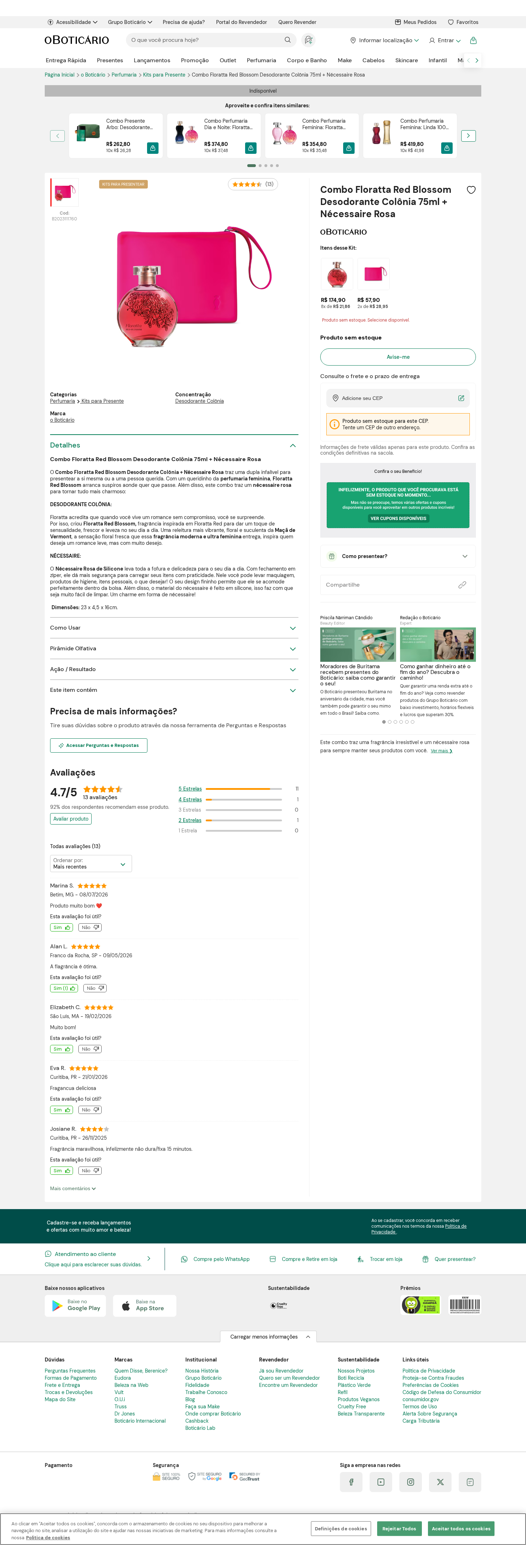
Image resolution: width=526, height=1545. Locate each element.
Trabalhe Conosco (206, 1392)
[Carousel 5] (407, 722)
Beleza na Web (131, 1385)
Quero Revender (297, 22)
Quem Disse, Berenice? (141, 1371)
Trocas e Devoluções (69, 1392)
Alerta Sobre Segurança (430, 1413)
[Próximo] (468, 136)
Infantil (438, 60)
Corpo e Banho (307, 60)
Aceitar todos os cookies (461, 1528)
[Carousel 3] (395, 722)
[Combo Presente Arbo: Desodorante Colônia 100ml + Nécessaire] (87, 136)
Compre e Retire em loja (309, 1259)
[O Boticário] (77, 40)
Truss (121, 1406)
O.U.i (120, 1399)
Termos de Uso (420, 1406)
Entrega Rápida (66, 60)
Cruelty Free (352, 1406)
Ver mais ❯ (442, 751)
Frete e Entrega (62, 1385)
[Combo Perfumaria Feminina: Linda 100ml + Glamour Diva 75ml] (381, 136)
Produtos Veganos (359, 1399)
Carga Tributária (421, 1421)
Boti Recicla (351, 1378)
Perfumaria (261, 60)
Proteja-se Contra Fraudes (433, 1378)
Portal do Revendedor (241, 22)
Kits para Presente (165, 75)
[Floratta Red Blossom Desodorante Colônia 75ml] (337, 274)
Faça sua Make (202, 1406)
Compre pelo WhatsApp (222, 1259)
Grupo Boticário (127, 22)
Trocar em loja (386, 1259)
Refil (342, 1392)
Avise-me (398, 357)
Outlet (228, 60)
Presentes (110, 60)
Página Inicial (60, 75)
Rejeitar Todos (400, 1528)
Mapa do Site (60, 1399)
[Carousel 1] (384, 722)
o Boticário (94, 75)
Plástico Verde (354, 1385)
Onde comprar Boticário (213, 1413)
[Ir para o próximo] (477, 60)
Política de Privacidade (429, 1371)
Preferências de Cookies (431, 1385)
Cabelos (373, 60)
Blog (190, 1399)
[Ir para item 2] (260, 165)
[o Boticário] (343, 232)
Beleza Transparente (361, 1413)
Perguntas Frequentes (70, 1371)
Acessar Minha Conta (445, 40)
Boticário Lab (200, 1428)
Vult (119, 1392)
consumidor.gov (421, 1399)
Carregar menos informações (264, 1337)
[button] (153, 148)
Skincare (406, 60)
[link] (116, 135)
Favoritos (467, 22)
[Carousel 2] (389, 722)
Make (345, 60)
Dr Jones (125, 1413)
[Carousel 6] (412, 722)
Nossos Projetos (356, 1371)
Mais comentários (71, 1188)
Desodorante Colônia (199, 401)
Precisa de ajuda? (184, 22)
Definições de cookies (341, 1528)
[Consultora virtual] (308, 40)
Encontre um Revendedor (288, 1385)
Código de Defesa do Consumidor (442, 1392)
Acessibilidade (73, 22)
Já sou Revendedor (281, 1371)
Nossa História (202, 1371)
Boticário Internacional (140, 1421)
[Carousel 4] (401, 722)
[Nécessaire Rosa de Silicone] (373, 274)
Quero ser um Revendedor (289, 1378)
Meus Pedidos (420, 22)
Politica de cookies (48, 1538)
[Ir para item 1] (251, 165)
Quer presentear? (455, 1259)
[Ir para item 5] (277, 165)
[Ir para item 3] (265, 165)
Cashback (197, 1421)
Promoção (195, 60)
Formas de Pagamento (71, 1378)
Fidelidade (197, 1385)
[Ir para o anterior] (468, 60)
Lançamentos (152, 60)
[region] (263, 1529)
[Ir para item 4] (271, 165)
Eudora (123, 1378)
